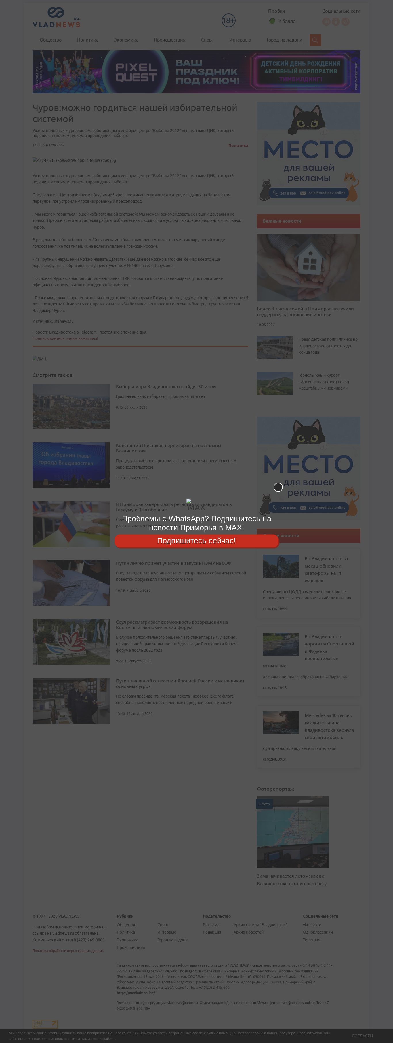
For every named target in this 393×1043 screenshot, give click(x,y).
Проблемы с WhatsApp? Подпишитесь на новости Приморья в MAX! (196, 523)
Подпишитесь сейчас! (196, 540)
